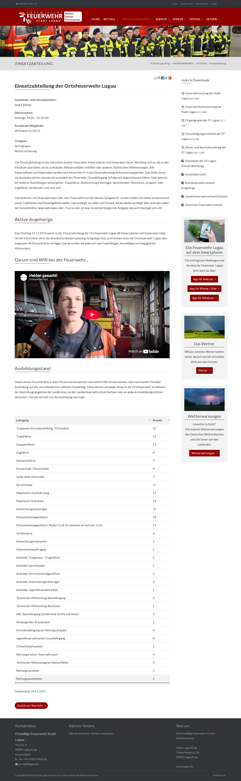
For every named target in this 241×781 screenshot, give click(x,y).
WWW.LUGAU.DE (28, 3)
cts (224, 775)
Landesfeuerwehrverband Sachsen (206, 196)
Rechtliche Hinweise (87, 775)
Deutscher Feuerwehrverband (203, 204)
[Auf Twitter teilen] (166, 78)
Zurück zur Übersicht (30, 705)
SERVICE (161, 19)
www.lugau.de (184, 766)
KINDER (178, 19)
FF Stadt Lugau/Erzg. (160, 63)
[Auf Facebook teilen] (162, 78)
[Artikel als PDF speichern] (159, 78)
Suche (175, 3)
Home (96, 19)
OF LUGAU (201, 63)
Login (214, 3)
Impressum (187, 3)
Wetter (203, 370)
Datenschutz (202, 3)
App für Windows (203, 298)
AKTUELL (109, 19)
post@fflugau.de (29, 764)
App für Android (203, 279)
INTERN (212, 19)
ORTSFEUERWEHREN (136, 19)
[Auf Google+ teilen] (169, 78)
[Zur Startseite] (50, 17)
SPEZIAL (195, 19)
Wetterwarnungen (203, 453)
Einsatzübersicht (195, 174)
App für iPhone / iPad (203, 288)
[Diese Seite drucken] (155, 78)
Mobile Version (224, 4)
